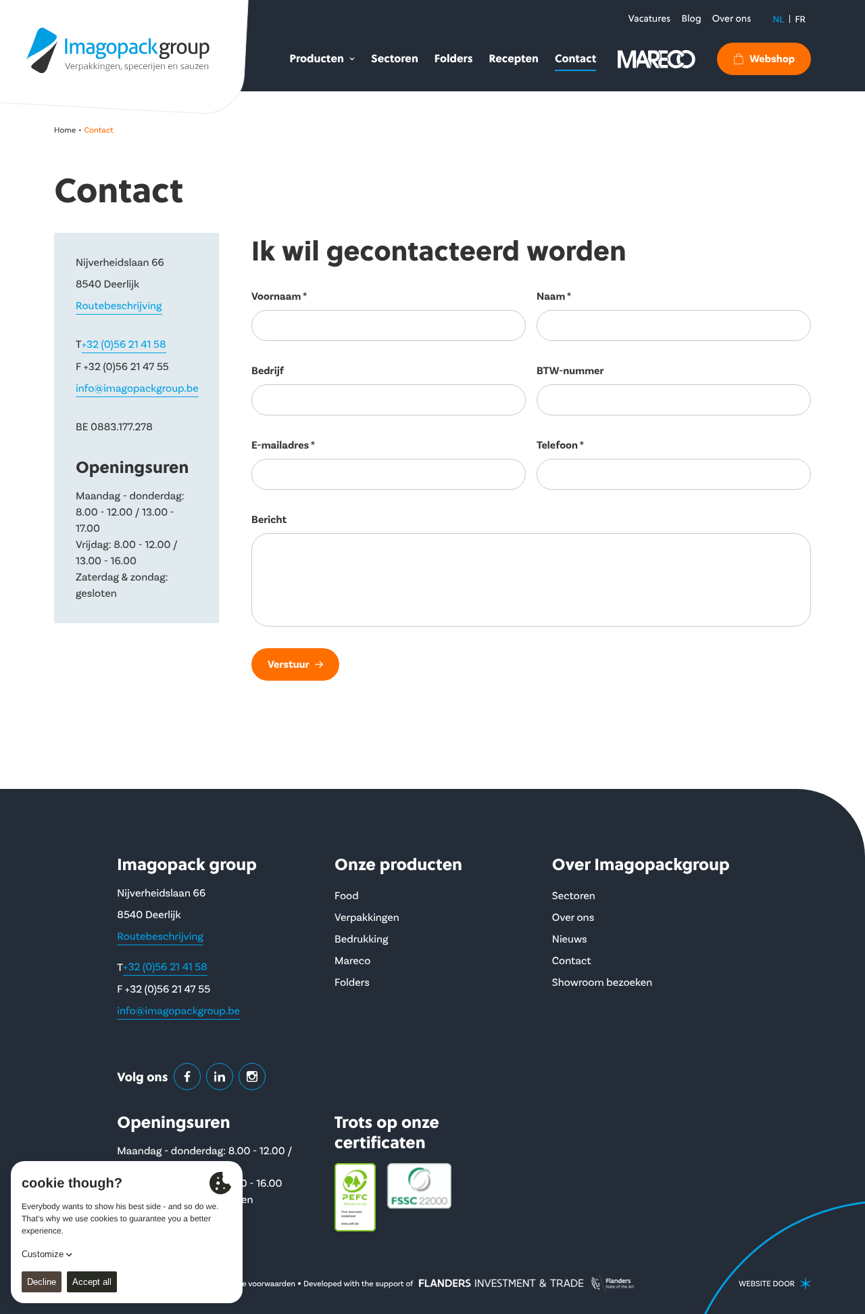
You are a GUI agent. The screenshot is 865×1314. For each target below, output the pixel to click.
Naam (551, 296)
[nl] (118, 50)
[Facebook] (187, 1076)
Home (65, 130)
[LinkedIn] (219, 1076)
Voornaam (276, 296)
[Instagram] (252, 1076)
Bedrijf (267, 371)
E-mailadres (280, 445)
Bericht (269, 519)
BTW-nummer (570, 371)
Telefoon (557, 445)
